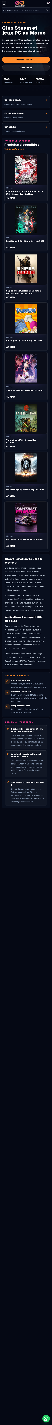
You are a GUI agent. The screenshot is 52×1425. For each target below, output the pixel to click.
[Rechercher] (47, 10)
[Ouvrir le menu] (4, 3)
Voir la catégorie (13, 149)
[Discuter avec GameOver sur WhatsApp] (46, 1418)
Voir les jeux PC (24, 60)
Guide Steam (26, 68)
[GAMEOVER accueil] (26, 4)
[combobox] (23, 10)
